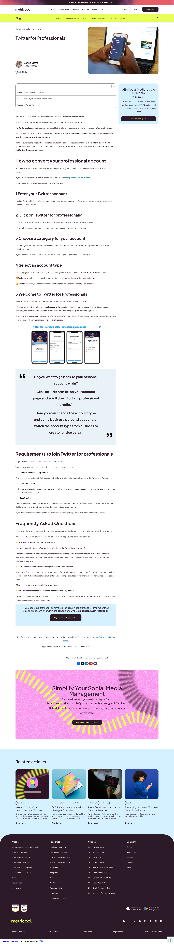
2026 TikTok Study (95, 857)
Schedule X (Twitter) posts (21, 857)
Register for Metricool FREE (87, 722)
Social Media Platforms (75, 18)
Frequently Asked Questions (28, 105)
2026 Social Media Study (97, 873)
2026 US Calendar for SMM (60, 857)
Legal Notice (118, 932)
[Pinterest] (161, 921)
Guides (58, 18)
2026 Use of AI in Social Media (99, 878)
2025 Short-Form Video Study (99, 888)
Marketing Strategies (98, 18)
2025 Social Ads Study (97, 883)
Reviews (130, 857)
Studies (114, 18)
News (122, 18)
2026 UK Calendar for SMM (60, 862)
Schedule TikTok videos (20, 862)
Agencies (85, 9)
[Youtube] (150, 921)
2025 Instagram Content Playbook (101, 893)
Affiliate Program (133, 852)
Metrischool (96, 9)
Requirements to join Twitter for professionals (34, 98)
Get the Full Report (138, 119)
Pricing (76, 9)
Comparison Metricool (58, 898)
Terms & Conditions (18, 932)
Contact (130, 847)
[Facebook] (124, 921)
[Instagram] (129, 921)
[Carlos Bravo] (19, 64)
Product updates (17, 883)
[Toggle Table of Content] (113, 86)
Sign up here (150, 9)
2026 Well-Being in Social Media (100, 867)
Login (135, 9)
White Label (54, 878)
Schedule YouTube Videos (21, 873)
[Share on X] (82, 663)
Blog (18, 18)
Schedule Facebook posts (21, 867)
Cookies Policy (86, 932)
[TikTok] (134, 921)
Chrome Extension (18, 878)
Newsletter (54, 893)
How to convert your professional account (33, 92)
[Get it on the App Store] (135, 908)
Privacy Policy (53, 932)
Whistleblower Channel (154, 932)
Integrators (54, 873)
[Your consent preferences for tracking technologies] (170, 940)
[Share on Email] (95, 663)
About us (130, 867)
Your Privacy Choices (29, 941)
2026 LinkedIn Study (96, 862)
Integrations (16, 888)
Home (18, 29)
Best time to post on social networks (25, 847)
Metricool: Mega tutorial (59, 847)
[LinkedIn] (155, 921)
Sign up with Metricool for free (65, 618)
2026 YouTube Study (96, 847)
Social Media (65, 9)
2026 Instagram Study (96, 852)
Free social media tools (58, 852)
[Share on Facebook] (78, 663)
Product (54, 9)
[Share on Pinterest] (91, 663)
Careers (130, 862)
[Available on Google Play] (153, 909)
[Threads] (145, 921)
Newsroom (54, 867)
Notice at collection (10, 941)
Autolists (53, 883)
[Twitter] (140, 921)
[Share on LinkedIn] (87, 663)
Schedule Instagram (19, 852)
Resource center (56, 888)
